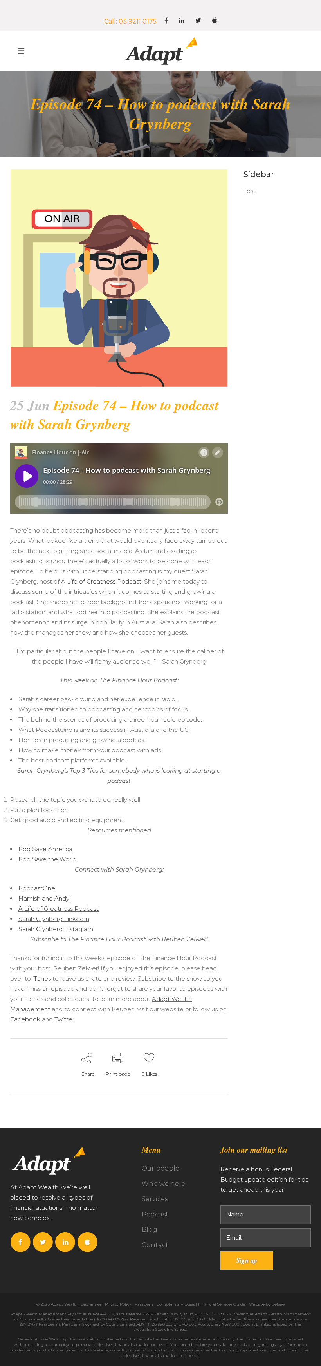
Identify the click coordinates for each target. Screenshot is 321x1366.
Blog (149, 1229)
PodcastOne (36, 888)
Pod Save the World (47, 859)
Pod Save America (45, 849)
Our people (160, 1168)
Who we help (164, 1183)
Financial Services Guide (221, 1304)
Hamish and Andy (43, 898)
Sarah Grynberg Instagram (55, 929)
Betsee (278, 1304)
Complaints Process (176, 1304)
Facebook (25, 1019)
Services (155, 1199)
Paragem (144, 1304)
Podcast (155, 1214)
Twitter (64, 1019)
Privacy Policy (118, 1304)
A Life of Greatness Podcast (101, 581)
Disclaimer (91, 1304)
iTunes (41, 978)
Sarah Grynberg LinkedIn (53, 919)
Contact (155, 1245)
